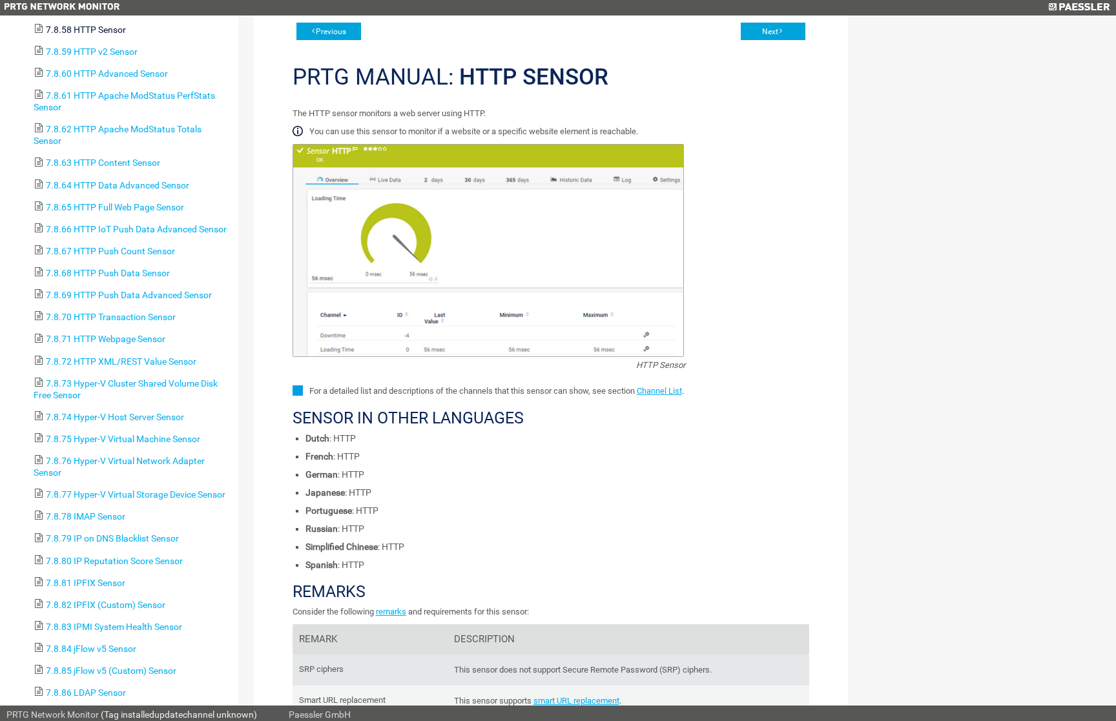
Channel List (659, 391)
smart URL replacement (576, 701)
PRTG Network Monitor (52, 714)
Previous (331, 31)
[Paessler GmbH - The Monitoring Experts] (1079, 8)
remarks (391, 611)
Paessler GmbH (320, 714)
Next (770, 31)
